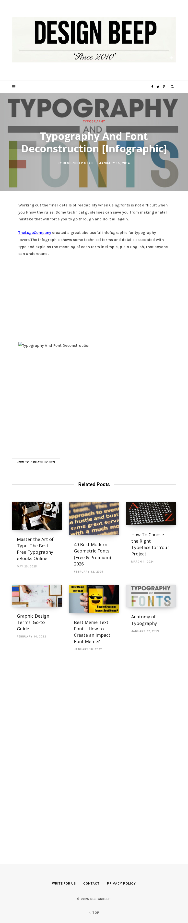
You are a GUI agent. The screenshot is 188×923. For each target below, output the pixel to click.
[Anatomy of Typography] (151, 596)
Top (95, 912)
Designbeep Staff (78, 163)
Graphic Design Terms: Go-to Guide (33, 622)
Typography (94, 121)
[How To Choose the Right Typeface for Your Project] (151, 513)
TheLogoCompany (34, 232)
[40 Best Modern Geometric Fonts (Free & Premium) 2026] (94, 518)
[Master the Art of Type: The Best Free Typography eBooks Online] (37, 516)
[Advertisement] (94, 298)
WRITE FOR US (64, 883)
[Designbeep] (94, 40)
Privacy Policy (121, 883)
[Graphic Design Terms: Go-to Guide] (37, 596)
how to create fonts (36, 462)
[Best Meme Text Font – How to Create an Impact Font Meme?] (94, 599)
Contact (91, 883)
